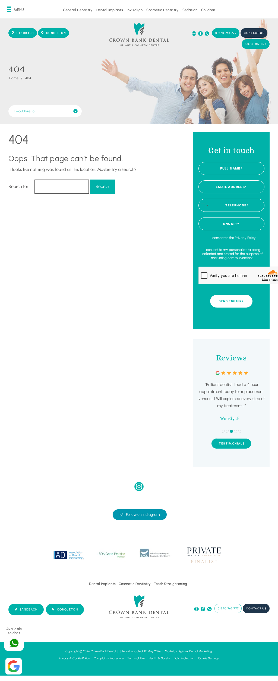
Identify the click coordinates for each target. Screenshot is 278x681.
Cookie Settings (208, 658)
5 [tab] (239, 431)
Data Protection (184, 658)
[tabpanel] (231, 396)
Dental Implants (109, 10)
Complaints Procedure (109, 658)
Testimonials (232, 443)
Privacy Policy (245, 238)
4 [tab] (235, 431)
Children (208, 10)
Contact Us (254, 33)
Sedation (189, 10)
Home (14, 78)
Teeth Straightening (170, 584)
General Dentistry (78, 10)
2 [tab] (227, 431)
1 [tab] (223, 431)
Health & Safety (159, 658)
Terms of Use (136, 658)
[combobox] (204, 205)
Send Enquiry (231, 301)
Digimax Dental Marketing (195, 651)
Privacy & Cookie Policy (74, 658)
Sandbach (25, 33)
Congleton (56, 33)
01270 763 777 (225, 33)
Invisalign (135, 10)
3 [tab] (231, 431)
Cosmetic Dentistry (162, 10)
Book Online (256, 44)
